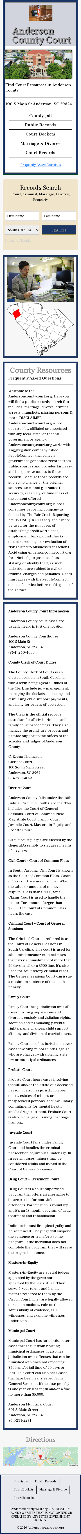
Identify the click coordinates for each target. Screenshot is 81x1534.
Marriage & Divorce (40, 143)
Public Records (40, 124)
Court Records (40, 152)
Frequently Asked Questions (40, 165)
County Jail (40, 115)
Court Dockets (40, 134)
